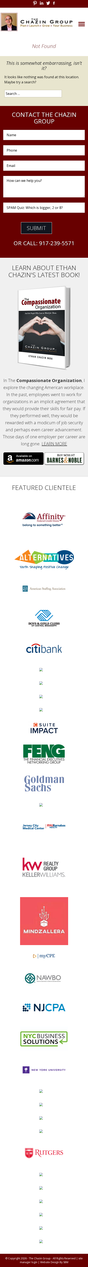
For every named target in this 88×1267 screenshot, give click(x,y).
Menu (75, 23)
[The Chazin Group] (44, 22)
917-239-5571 (57, 243)
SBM (65, 1262)
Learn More (54, 444)
